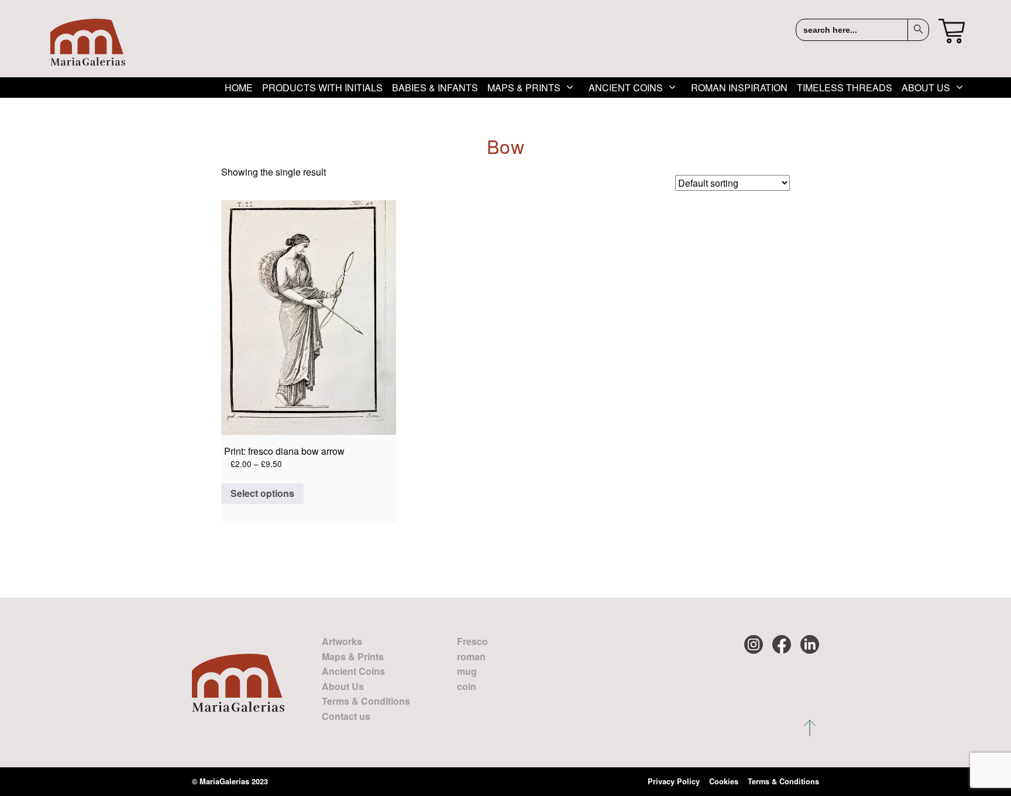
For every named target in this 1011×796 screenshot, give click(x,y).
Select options (262, 493)
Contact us (346, 716)
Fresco (472, 641)
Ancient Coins (626, 87)
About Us (926, 87)
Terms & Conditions (366, 701)
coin (466, 686)
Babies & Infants (435, 87)
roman (471, 656)
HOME (239, 87)
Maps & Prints (523, 87)
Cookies (723, 781)
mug (467, 671)
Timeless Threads (844, 87)
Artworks (342, 641)
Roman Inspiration (739, 87)
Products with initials (322, 87)
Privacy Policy (674, 781)
